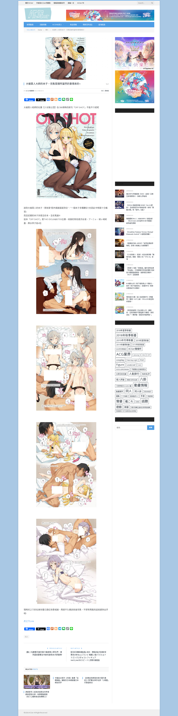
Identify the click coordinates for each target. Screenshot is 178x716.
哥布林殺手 (147, 392)
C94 (143, 355)
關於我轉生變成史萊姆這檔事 (140, 407)
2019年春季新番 (123, 344)
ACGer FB (80, 3)
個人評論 (120, 379)
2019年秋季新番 (138, 345)
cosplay (120, 360)
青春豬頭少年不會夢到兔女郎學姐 (126, 411)
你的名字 (146, 374)
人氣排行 (134, 373)
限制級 (107, 91)
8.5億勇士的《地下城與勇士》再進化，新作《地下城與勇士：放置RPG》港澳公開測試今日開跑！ (140, 285)
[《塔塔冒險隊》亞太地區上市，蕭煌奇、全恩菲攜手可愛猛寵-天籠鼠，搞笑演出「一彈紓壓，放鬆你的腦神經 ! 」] (119, 310)
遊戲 (119, 407)
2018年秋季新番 (126, 335)
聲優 (119, 401)
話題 (145, 401)
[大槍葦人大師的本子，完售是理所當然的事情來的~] (66, 58)
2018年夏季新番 (123, 330)
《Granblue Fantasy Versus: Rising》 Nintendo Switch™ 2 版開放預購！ (140, 233)
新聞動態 (30, 24)
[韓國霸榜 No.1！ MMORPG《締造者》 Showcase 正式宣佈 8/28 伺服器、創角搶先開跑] (119, 218)
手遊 (143, 396)
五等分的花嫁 (121, 374)
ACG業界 (123, 354)
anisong (136, 355)
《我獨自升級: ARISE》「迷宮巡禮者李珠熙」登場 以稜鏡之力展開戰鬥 (139, 244)
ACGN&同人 (57, 24)
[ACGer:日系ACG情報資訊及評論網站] (38, 13)
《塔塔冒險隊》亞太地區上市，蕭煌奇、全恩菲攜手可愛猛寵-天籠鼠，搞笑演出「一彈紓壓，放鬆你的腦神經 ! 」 (140, 312)
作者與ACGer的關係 (43, 3)
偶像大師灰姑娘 (132, 380)
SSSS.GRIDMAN (122, 369)
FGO (142, 360)
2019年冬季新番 (124, 340)
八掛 (143, 379)
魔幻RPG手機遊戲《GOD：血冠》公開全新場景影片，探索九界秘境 (139, 195)
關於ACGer (29, 3)
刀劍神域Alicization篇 (123, 386)
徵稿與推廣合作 (59, 3)
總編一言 (71, 3)
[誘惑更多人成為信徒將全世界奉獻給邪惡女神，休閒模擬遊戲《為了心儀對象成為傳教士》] (37, 682)
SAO (139, 365)
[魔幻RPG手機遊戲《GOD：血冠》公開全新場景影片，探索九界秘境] (119, 193)
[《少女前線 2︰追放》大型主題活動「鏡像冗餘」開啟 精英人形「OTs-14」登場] (119, 254)
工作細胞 (125, 396)
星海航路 (101, 24)
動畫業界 (119, 391)
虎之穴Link (29, 621)
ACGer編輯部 (30, 91)
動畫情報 (140, 385)
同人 (102, 91)
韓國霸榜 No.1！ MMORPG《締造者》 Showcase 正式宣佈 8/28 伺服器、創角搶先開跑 (140, 220)
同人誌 (138, 391)
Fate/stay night (132, 360)
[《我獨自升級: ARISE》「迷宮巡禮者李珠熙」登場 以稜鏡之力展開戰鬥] (119, 243)
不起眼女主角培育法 (139, 369)
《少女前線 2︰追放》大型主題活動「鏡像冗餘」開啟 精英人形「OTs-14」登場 (140, 256)
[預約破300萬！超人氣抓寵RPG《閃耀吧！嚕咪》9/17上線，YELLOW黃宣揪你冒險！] (119, 296)
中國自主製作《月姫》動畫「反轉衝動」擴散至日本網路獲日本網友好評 (67, 680)
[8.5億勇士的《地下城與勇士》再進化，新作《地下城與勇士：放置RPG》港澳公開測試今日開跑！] (119, 283)
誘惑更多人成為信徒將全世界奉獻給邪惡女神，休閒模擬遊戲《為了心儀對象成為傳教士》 (37, 694)
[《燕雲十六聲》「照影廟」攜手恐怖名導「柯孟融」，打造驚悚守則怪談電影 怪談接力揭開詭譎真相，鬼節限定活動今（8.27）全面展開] (119, 267)
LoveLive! (131, 364)
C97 (148, 355)
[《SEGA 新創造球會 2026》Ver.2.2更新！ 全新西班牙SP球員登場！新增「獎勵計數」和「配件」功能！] (119, 205)
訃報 (137, 402)
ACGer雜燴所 (134, 348)
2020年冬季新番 (121, 349)
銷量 (126, 407)
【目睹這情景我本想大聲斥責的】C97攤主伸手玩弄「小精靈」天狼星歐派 (96, 680)
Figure (120, 364)
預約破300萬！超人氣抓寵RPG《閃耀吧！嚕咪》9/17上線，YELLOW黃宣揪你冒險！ (140, 299)
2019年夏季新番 (142, 340)
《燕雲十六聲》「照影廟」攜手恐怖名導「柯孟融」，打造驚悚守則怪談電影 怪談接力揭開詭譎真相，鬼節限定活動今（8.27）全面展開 (140, 271)
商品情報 (73, 24)
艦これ (129, 401)
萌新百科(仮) (87, 24)
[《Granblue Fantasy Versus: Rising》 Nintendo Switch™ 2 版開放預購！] (119, 231)
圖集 (118, 396)
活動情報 (43, 24)
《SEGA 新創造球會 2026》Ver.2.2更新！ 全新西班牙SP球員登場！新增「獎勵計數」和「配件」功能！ (140, 207)
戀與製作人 (134, 396)
